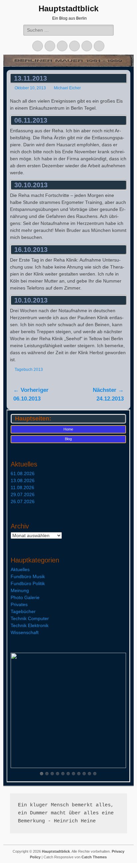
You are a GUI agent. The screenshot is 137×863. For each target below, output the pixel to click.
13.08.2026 (23, 480)
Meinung (20, 590)
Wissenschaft (25, 632)
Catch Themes (94, 857)
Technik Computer (30, 618)
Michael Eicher (67, 88)
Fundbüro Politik (28, 583)
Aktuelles (20, 569)
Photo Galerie (25, 597)
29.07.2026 (23, 494)
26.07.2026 (23, 501)
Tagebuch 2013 (29, 369)
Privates (19, 604)
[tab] (41, 773)
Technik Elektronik (30, 625)
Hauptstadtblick (68, 8)
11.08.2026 (22, 487)
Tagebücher (23, 611)
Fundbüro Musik (28, 576)
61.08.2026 (23, 473)
